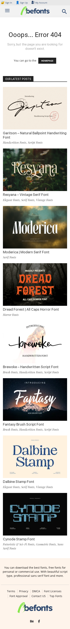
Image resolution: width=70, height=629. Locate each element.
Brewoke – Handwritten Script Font (31, 367)
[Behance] (32, 621)
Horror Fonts (11, 315)
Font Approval (19, 596)
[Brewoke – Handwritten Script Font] (35, 342)
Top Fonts (56, 596)
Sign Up (22, 2)
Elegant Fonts (11, 200)
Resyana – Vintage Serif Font (26, 195)
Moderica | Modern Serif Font (26, 252)
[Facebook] (39, 621)
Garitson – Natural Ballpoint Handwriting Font (34, 135)
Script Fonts (35, 142)
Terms (11, 591)
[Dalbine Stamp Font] (35, 456)
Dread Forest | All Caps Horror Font (31, 309)
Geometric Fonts (46, 544)
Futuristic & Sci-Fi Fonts (18, 544)
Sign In (7, 2)
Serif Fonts (27, 200)
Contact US (39, 596)
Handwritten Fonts (14, 142)
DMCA (36, 591)
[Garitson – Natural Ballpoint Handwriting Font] (35, 108)
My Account (41, 2)
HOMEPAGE (47, 60)
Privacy (23, 591)
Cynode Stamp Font (19, 539)
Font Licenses (52, 591)
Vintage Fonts (44, 200)
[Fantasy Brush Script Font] (35, 399)
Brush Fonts (10, 372)
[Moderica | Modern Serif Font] (35, 227)
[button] (64, 13)
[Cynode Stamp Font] (35, 514)
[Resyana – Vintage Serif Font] (35, 169)
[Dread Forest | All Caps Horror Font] (35, 284)
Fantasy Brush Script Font (23, 424)
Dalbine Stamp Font (18, 482)
